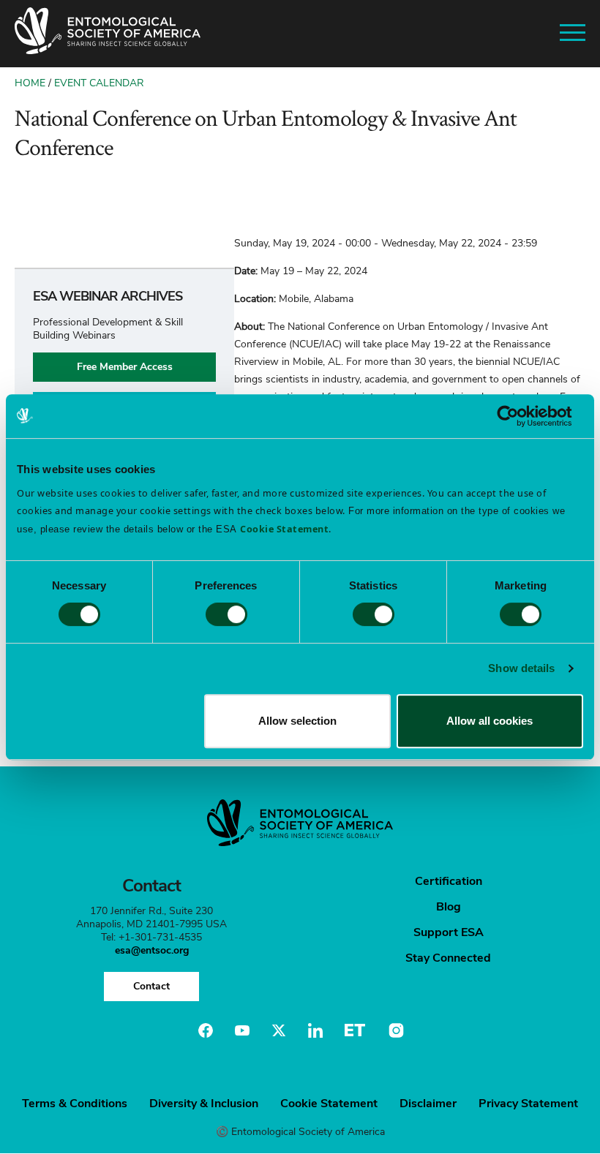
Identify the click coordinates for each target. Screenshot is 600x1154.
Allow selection (297, 720)
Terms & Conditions (74, 1103)
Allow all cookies (489, 720)
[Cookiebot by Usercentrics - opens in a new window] (519, 416)
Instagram (394, 1030)
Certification (448, 881)
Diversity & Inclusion (203, 1103)
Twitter (278, 1030)
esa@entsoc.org (152, 950)
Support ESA (448, 932)
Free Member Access (125, 367)
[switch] (226, 614)
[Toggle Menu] (572, 33)
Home (30, 83)
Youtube (242, 1030)
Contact (151, 986)
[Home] (107, 33)
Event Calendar (99, 83)
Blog (448, 907)
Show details (521, 668)
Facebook (205, 1030)
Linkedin (315, 1030)
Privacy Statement (528, 1103)
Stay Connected (448, 958)
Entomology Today (355, 1030)
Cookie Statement (329, 1103)
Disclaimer (428, 1103)
